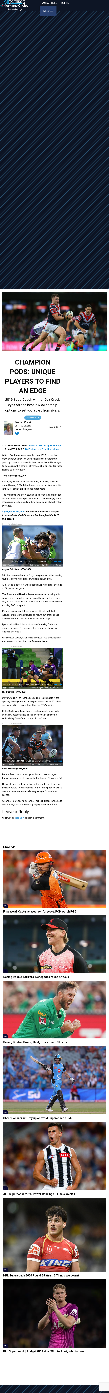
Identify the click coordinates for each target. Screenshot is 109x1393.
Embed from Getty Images (12, 524)
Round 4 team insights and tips (45, 445)
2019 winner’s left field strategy (42, 449)
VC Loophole (49, 3)
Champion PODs (32, 418)
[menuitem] (49, 3)
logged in (19, 818)
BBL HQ (65, 3)
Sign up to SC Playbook (14, 511)
